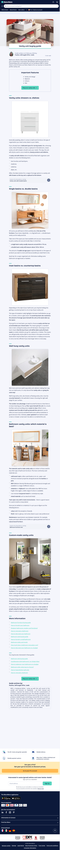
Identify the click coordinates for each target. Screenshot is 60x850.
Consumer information (30, 848)
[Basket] (57, 2)
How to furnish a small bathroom (21, 639)
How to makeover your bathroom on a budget (24, 664)
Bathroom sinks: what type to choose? (22, 667)
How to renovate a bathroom (19, 631)
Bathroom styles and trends (19, 642)
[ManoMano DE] (10, 830)
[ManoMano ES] (13, 830)
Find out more (41, 788)
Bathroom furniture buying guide (21, 622)
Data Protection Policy (31, 845)
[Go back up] (55, 830)
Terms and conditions (52, 845)
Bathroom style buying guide (19, 637)
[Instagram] (10, 812)
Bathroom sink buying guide (19, 659)
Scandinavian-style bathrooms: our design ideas (25, 661)
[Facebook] (6, 812)
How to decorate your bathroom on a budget (24, 648)
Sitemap (14, 845)
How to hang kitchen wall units (20, 670)
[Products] (2, 6)
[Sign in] (53, 2)
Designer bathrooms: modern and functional (24, 628)
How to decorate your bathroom (20, 634)
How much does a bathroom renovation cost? (24, 645)
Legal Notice (20, 845)
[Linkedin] (2, 812)
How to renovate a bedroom (19, 673)
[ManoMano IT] (6, 830)
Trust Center (42, 845)
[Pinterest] (13, 812)
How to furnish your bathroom (20, 625)
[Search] (5, 6)
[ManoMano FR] (2, 830)
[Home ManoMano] (26, 2)
